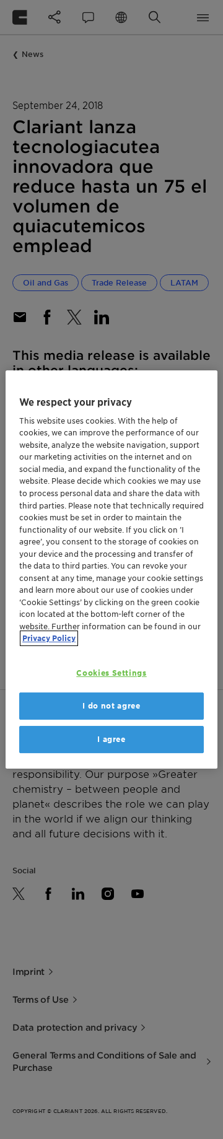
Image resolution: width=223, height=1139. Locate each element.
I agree (111, 739)
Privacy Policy (49, 638)
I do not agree (111, 705)
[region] (111, 569)
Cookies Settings (111, 673)
